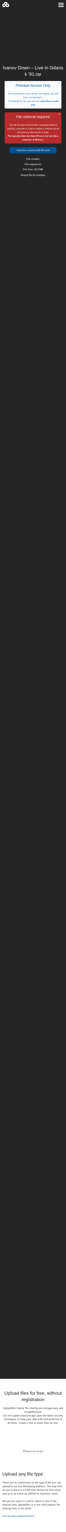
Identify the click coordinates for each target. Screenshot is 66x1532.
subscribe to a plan (24, 128)
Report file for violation (33, 175)
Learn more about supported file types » (18, 1516)
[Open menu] (61, 5)
